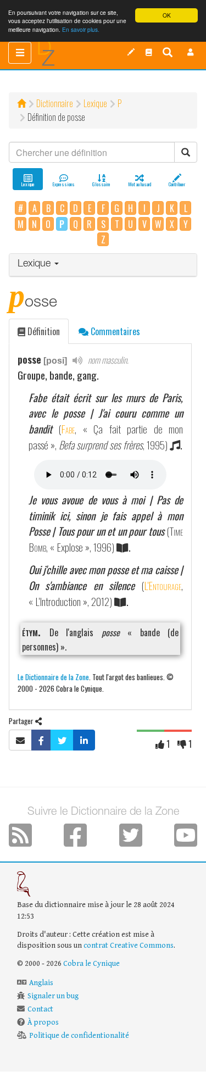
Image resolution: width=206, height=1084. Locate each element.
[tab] (103, 265)
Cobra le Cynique (91, 963)
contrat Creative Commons (128, 945)
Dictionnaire (54, 103)
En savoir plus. (80, 29)
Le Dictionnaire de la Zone (53, 676)
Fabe (68, 429)
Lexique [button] (35, 264)
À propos (43, 1022)
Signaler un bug (53, 996)
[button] (191, 52)
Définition (42, 331)
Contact (40, 1009)
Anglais (41, 983)
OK (167, 15)
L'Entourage (162, 585)
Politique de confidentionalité (79, 1035)
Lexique (95, 103)
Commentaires (114, 331)
